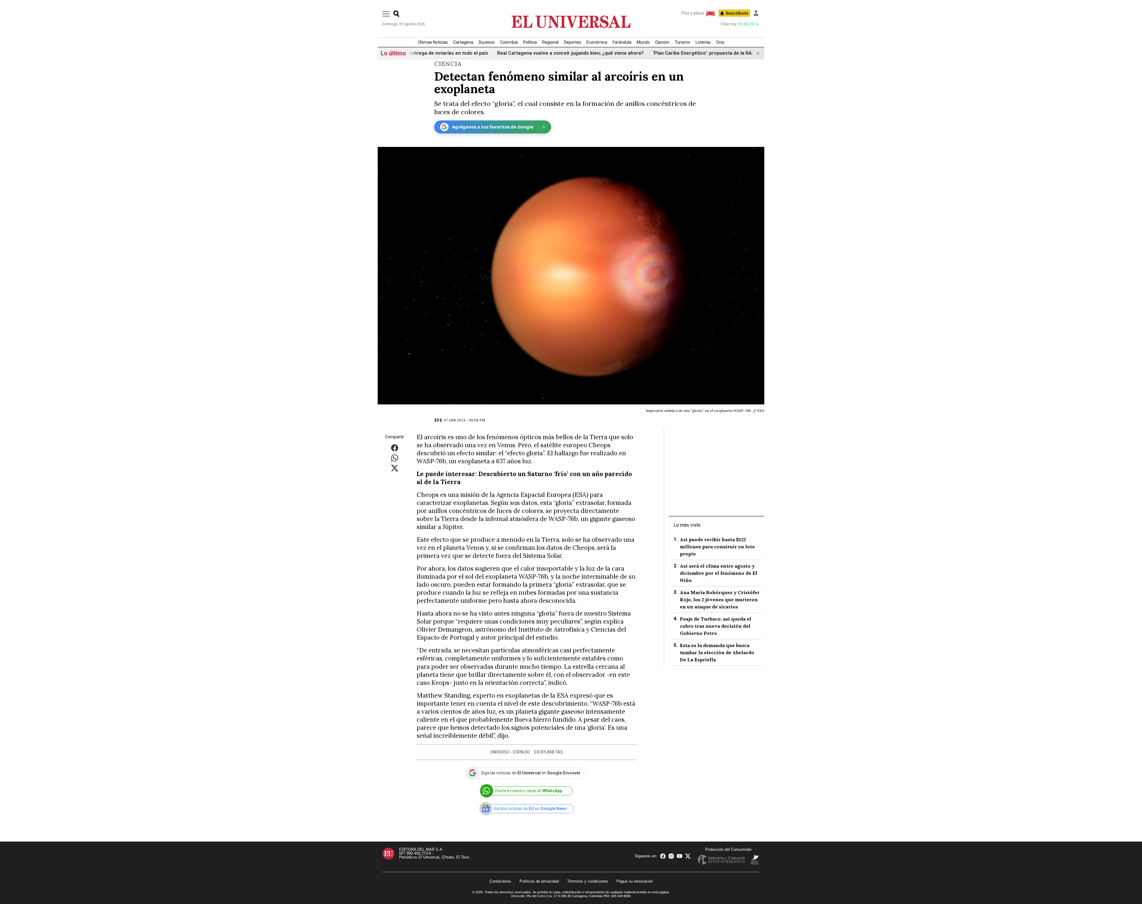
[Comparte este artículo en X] (394, 467)
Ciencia (448, 64)
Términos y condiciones (587, 881)
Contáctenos (500, 881)
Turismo (682, 42)
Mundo (643, 42)
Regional (550, 42)
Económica (596, 42)
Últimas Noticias (433, 42)
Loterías (703, 42)
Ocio (720, 42)
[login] (756, 13)
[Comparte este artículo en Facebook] (394, 447)
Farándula (622, 42)
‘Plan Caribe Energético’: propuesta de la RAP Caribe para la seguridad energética (719, 53)
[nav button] (386, 14)
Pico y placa (693, 13)
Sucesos (487, 42)
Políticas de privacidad (539, 881)
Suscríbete (737, 13)
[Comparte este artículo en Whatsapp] (394, 457)
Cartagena (463, 42)
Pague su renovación (635, 881)
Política (530, 42)
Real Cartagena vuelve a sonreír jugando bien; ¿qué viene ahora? (544, 53)
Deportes (572, 42)
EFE (438, 420)
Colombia (509, 42)
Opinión (662, 42)
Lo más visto (687, 525)
